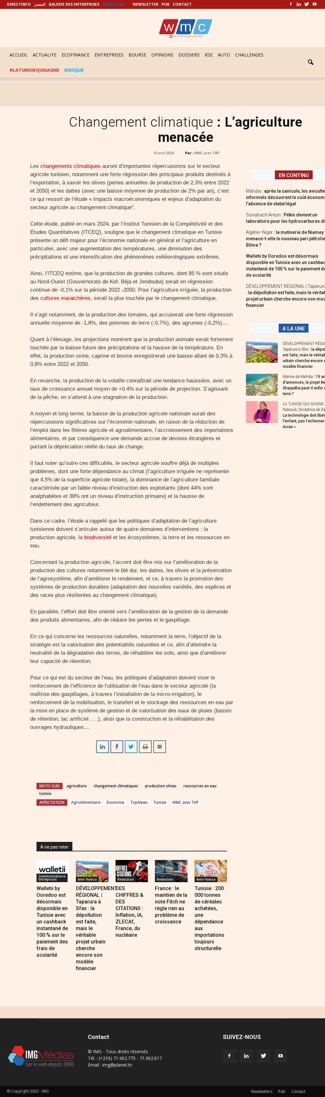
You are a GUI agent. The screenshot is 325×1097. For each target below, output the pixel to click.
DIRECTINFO (19, 4)
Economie (115, 802)
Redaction (125, 879)
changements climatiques (70, 166)
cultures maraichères (65, 298)
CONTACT (182, 4)
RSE (209, 55)
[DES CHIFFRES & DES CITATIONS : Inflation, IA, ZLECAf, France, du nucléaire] (132, 871)
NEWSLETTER (145, 4)
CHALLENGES (249, 55)
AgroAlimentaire (86, 802)
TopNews (139, 802)
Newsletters (261, 1091)
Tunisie (160, 802)
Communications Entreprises (52, 878)
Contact (298, 1091)
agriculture (77, 786)
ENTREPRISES (109, 55)
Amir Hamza (87, 879)
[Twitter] (306, 4)
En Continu (294, 175)
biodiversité (97, 537)
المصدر (39, 4)
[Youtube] (314, 4)
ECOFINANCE (76, 55)
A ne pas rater (54, 846)
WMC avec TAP (206, 152)
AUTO (224, 55)
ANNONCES (114, 4)
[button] (310, 62)
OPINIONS (162, 55)
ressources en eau (199, 786)
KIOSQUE (74, 70)
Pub (281, 1091)
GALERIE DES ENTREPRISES (74, 4)
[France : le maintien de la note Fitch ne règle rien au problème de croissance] (171, 871)
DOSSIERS (189, 55)
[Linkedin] (298, 4)
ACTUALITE (44, 55)
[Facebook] (290, 4)
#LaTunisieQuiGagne (34, 70)
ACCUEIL (19, 55)
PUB (165, 4)
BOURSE (137, 55)
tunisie (45, 793)
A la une (293, 329)
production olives (160, 786)
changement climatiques (116, 786)
